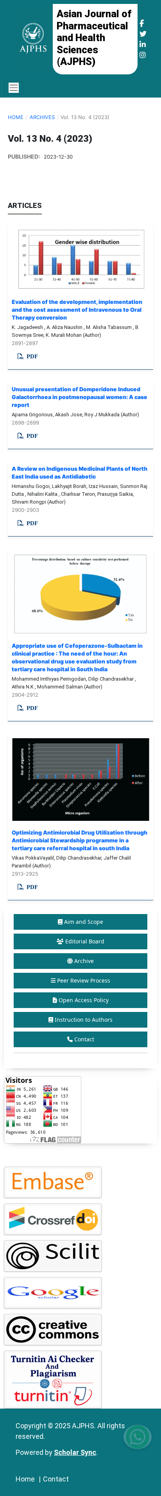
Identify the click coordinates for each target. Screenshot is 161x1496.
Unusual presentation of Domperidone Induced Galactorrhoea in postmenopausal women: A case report (79, 397)
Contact (84, 1039)
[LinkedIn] (143, 44)
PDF (31, 356)
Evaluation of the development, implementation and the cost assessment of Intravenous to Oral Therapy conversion (77, 309)
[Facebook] (142, 23)
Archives (42, 117)
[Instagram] (143, 55)
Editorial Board (84, 941)
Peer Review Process (83, 980)
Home (15, 117)
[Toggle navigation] (13, 88)
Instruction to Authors (84, 1019)
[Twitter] (143, 34)
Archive (84, 961)
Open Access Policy (84, 1000)
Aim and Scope (83, 921)
